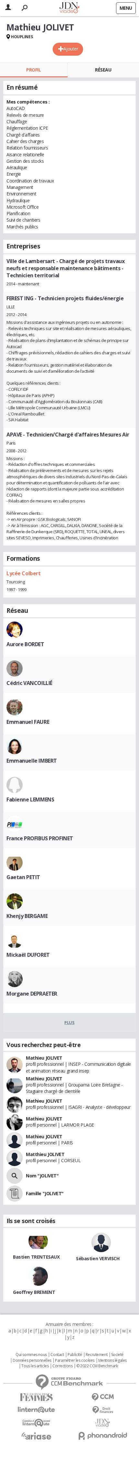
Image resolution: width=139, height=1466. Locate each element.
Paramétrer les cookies (74, 1360)
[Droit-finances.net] (103, 1410)
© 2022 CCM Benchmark (97, 1366)
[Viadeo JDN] (103, 1423)
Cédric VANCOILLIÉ (29, 683)
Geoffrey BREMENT (34, 1292)
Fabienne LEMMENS (30, 799)
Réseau (103, 70)
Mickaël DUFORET (28, 954)
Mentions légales (112, 1360)
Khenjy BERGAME (27, 916)
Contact (57, 1354)
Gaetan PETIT (23, 877)
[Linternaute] (36, 1410)
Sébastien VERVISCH (97, 1258)
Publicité (75, 1354)
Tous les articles (34, 1366)
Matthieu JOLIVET (45, 1154)
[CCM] (103, 1397)
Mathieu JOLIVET (44, 1058)
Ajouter (70, 49)
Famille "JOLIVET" (45, 1193)
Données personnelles (32, 1360)
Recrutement (96, 1354)
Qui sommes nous (31, 1354)
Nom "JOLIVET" (42, 1176)
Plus (69, 1022)
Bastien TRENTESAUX (36, 1257)
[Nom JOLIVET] (14, 1176)
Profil (33, 70)
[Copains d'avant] (36, 1423)
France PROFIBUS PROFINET (39, 838)
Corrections (62, 1366)
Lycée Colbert (23, 573)
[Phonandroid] (103, 1436)
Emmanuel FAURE (27, 721)
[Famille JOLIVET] (14, 1193)
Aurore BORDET (25, 644)
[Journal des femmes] (36, 1397)
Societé (117, 1354)
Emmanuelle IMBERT (31, 760)
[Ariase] (36, 1435)
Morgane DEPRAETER (31, 993)
